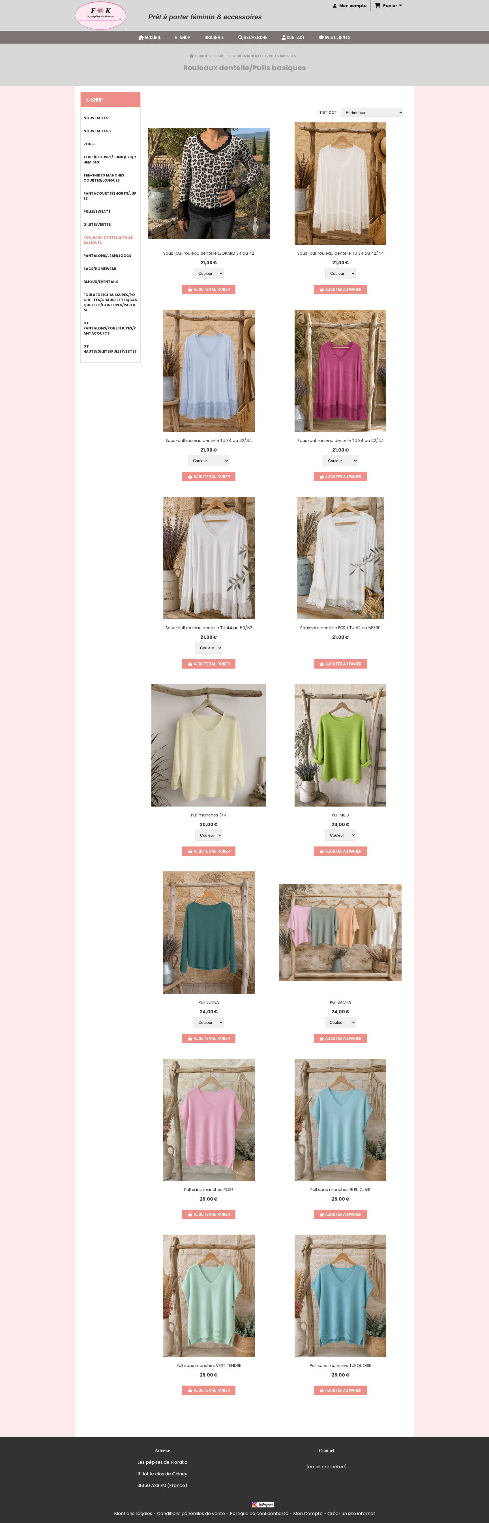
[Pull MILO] (340, 745)
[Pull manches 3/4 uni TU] (209, 745)
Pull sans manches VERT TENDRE (209, 1365)
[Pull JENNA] (209, 932)
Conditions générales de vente (191, 1513)
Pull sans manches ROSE (208, 1189)
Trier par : (327, 112)
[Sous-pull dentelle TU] (340, 558)
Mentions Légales (133, 1513)
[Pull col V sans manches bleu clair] (340, 1120)
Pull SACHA (340, 1002)
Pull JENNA (209, 1002)
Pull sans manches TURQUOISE (340, 1365)
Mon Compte (308, 1513)
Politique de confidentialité (259, 1513)
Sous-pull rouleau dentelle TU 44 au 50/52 (209, 628)
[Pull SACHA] (340, 932)
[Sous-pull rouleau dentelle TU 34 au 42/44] (340, 183)
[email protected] (326, 1467)
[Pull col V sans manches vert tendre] (209, 1296)
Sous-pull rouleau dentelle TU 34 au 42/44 (340, 253)
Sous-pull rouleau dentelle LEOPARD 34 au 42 (208, 253)
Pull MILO (340, 815)
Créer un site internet (351, 1513)
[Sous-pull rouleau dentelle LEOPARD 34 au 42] (209, 183)
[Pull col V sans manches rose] (209, 1120)
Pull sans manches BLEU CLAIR (340, 1189)
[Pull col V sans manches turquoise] (340, 1296)
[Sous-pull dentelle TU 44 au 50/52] (209, 558)
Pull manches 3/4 (208, 815)
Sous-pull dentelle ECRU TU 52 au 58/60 (340, 628)
